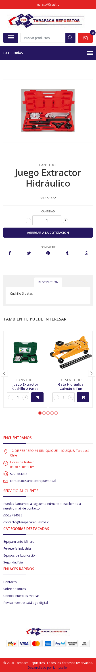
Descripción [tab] (48, 282)
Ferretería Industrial (17, 548)
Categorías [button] (13, 53)
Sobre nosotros (14, 589)
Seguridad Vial (13, 562)
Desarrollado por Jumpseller (47, 667)
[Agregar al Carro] (37, 397)
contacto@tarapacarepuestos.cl (33, 481)
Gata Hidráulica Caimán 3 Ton (70, 386)
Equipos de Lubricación (20, 555)
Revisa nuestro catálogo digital (25, 602)
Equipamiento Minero (18, 541)
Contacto (10, 582)
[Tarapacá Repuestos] (46, 20)
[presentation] (4, 373)
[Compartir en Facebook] (10, 253)
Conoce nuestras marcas (21, 596)
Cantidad (48, 211)
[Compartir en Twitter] (29, 253)
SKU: (43, 198)
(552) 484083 (12, 515)
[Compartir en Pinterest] (48, 253)
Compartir (48, 247)
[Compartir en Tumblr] (67, 253)
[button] (40, 413)
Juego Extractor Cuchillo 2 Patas (25, 386)
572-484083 (18, 474)
